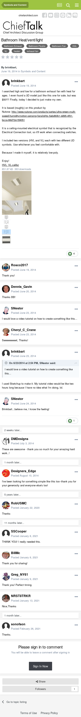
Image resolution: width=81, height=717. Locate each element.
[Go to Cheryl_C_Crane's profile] (6, 332)
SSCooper (19, 531)
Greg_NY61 (19, 574)
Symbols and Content (33, 71)
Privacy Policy (49, 713)
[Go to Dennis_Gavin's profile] (6, 289)
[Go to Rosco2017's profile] (6, 267)
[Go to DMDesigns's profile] (6, 441)
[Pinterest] (62, 14)
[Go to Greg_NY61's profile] (6, 577)
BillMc (15, 553)
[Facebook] (44, 14)
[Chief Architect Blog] (75, 14)
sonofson (18, 624)
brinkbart (10, 67)
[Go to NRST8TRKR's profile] (6, 598)
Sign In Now (40, 666)
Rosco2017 (19, 265)
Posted (23, 85)
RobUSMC (19, 503)
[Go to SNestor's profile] (6, 310)
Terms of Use (28, 713)
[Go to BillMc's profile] (6, 555)
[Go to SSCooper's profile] (6, 534)
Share (41, 681)
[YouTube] (50, 14)
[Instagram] (56, 14)
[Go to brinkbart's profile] (6, 83)
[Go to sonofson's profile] (6, 626)
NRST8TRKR (21, 596)
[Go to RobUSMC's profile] (6, 505)
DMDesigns (19, 438)
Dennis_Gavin (21, 286)
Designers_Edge (23, 471)
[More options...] (76, 82)
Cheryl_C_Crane (23, 329)
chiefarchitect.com (28, 15)
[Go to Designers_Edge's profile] (6, 473)
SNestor (17, 308)
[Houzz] (68, 14)
